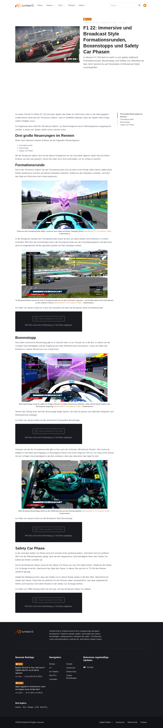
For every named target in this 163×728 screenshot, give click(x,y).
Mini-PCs (53, 675)
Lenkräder (53, 679)
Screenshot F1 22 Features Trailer (98, 231)
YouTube (90, 667)
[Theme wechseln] (144, 5)
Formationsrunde (127, 119)
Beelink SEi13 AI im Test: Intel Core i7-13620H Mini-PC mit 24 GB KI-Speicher (30, 670)
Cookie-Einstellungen (71, 676)
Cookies (143, 722)
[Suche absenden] (139, 5)
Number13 (25, 722)
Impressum (70, 668)
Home (39, 5)
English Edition (105, 722)
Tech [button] (60, 5)
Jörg (19, 676)
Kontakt (69, 664)
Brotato (52, 664)
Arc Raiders (54, 672)
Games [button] (49, 5)
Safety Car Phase (127, 125)
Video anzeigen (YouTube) (51, 319)
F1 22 (88, 19)
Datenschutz (71, 672)
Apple (20, 683)
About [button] (81, 5)
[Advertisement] (81, 94)
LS (50, 668)
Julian (20, 693)
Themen (71, 5)
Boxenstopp (125, 122)
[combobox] (125, 5)
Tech (20, 664)
